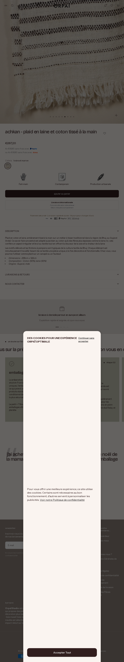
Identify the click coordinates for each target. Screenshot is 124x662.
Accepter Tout (62, 652)
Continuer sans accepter (86, 340)
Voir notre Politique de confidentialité (62, 499)
